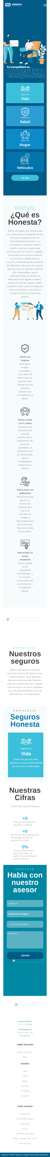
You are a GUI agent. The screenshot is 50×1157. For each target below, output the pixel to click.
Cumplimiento (25, 1114)
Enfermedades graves (25, 1119)
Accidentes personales (25, 1133)
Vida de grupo (25, 1143)
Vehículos (25, 1086)
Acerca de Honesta (25, 1052)
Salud (25, 1076)
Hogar (25, 1081)
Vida (25, 1071)
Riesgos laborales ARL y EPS (25, 1138)
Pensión (25, 1129)
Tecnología (25, 1091)
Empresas (25, 1096)
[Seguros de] (25, 88)
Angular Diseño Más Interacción (36, 1155)
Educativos (25, 1124)
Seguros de (25, 94)
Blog (25, 1057)
